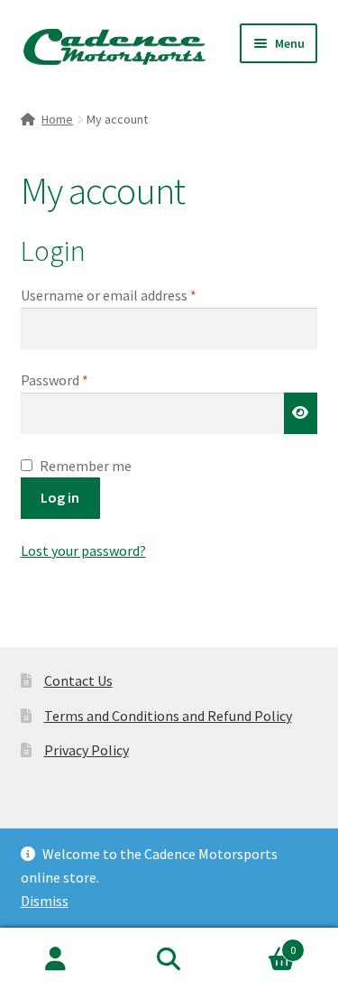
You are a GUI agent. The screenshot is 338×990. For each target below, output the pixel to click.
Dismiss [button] (45, 901)
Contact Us (78, 680)
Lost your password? (83, 550)
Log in (60, 497)
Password (81, 379)
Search (169, 959)
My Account (56, 959)
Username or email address (135, 294)
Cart (260, 943)
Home (57, 119)
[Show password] (301, 413)
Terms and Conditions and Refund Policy (168, 716)
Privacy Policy (86, 750)
